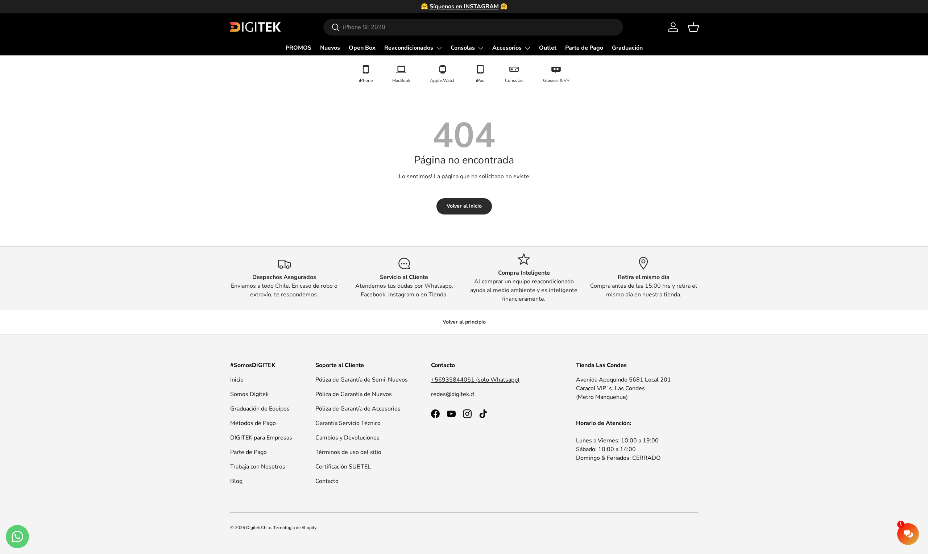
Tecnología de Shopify (294, 527)
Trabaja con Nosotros (257, 467)
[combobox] (473, 27)
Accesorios (507, 48)
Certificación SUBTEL (343, 467)
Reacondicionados (408, 48)
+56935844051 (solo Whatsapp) (475, 380)
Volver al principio (464, 321)
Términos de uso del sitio (348, 452)
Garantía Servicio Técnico (348, 423)
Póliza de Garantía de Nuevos (353, 394)
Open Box (362, 48)
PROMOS (298, 48)
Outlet (547, 48)
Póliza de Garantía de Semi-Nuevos (361, 380)
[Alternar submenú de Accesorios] (527, 48)
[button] (693, 27)
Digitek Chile (258, 527)
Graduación (627, 48)
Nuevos (330, 48)
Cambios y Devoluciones (347, 438)
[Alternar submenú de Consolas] (480, 48)
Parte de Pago (584, 48)
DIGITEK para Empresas (261, 438)
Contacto (327, 481)
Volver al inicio (464, 206)
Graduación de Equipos (260, 409)
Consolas (463, 48)
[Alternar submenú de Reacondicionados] (439, 48)
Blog (236, 481)
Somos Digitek (249, 394)
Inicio (237, 380)
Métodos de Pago (253, 423)
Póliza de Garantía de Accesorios (358, 409)
